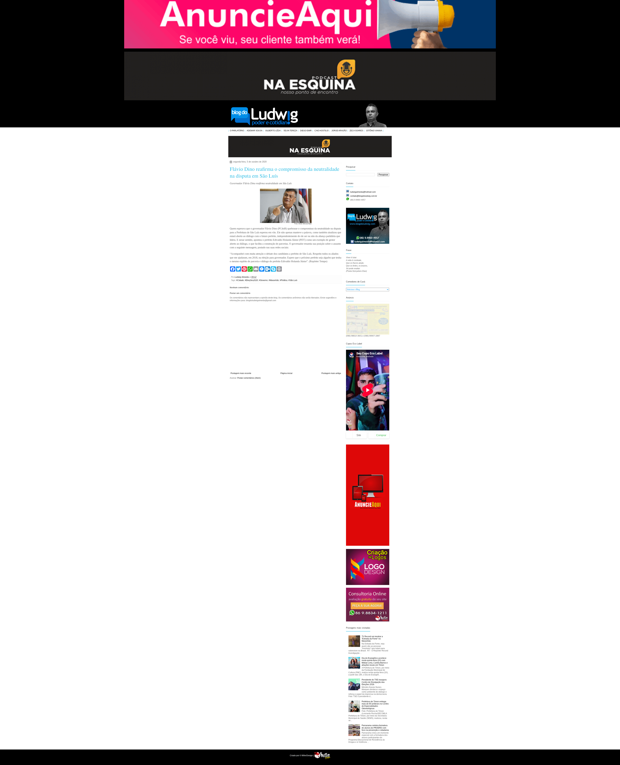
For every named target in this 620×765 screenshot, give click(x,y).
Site (358, 435)
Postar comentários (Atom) (249, 378)
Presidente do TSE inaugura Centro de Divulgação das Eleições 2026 (374, 682)
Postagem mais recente (241, 373)
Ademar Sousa (254, 130)
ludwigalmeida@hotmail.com (363, 192)
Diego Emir (306, 130)
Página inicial (286, 373)
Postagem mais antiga (331, 373)
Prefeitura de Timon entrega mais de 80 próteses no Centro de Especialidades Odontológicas (375, 705)
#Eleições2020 (251, 280)
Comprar (381, 435)
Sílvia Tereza (290, 130)
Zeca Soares (356, 130)
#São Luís (292, 280)
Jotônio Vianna (374, 130)
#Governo (263, 280)
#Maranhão (274, 280)
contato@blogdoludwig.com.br (363, 196)
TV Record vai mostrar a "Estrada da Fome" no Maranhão (372, 638)
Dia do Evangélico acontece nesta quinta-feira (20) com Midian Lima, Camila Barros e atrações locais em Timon (375, 661)
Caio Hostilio (322, 130)
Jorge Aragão (339, 130)
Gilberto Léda (273, 130)
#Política (283, 280)
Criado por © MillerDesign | (302, 755)
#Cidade (240, 280)
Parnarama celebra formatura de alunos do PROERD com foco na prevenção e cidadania (375, 727)
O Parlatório (237, 130)
